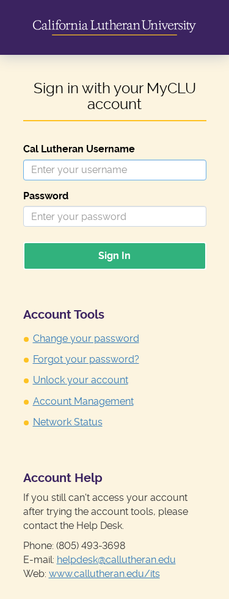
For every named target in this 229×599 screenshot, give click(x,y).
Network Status (68, 422)
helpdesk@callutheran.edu (116, 559)
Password (45, 196)
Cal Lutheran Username (79, 149)
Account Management (83, 401)
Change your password (86, 338)
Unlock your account (80, 380)
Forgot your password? (86, 359)
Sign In (114, 255)
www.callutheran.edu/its (104, 574)
